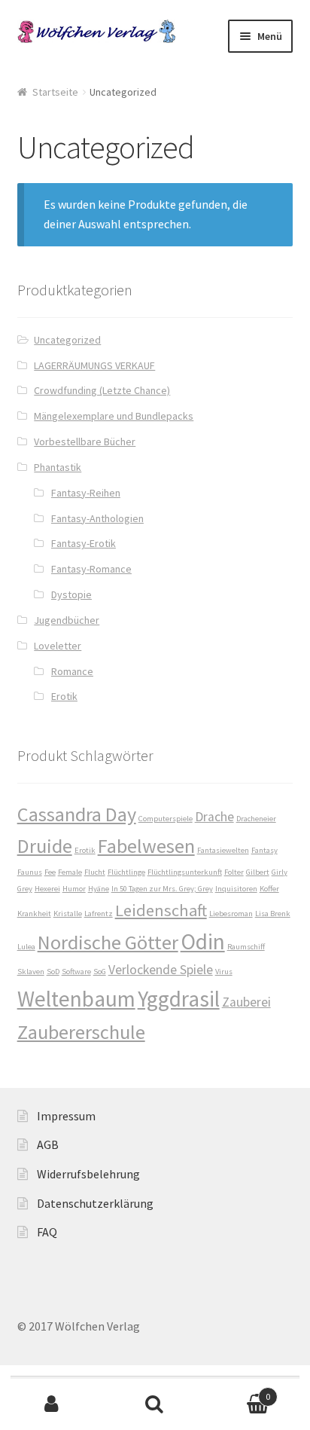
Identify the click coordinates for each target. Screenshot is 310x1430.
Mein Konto (51, 1404)
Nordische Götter (108, 942)
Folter (234, 872)
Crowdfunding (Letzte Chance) (102, 390)
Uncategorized (67, 340)
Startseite (55, 92)
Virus (223, 971)
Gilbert (257, 872)
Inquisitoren (236, 889)
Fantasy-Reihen (85, 493)
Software (76, 971)
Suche (154, 1404)
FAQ (47, 1231)
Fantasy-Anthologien (97, 518)
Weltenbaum (76, 999)
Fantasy (264, 850)
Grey (24, 889)
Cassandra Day (76, 814)
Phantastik (57, 467)
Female (70, 872)
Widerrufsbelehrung (88, 1173)
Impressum (66, 1115)
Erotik (64, 696)
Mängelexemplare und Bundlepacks (113, 416)
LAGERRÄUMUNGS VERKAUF (94, 365)
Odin (203, 941)
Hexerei (47, 889)
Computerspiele (165, 818)
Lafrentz (98, 913)
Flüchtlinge (126, 872)
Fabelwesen (146, 845)
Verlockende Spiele (160, 969)
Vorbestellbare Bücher (84, 441)
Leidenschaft (161, 910)
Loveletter (57, 645)
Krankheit (34, 913)
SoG (99, 971)
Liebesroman (231, 913)
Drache (214, 816)
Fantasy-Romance (91, 569)
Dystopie (71, 594)
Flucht (94, 872)
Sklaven (30, 971)
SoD (53, 971)
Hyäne (98, 889)
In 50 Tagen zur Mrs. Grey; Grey (162, 889)
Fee (50, 872)
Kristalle (67, 913)
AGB (48, 1144)
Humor (74, 889)
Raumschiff (246, 947)
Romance (72, 671)
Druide (44, 845)
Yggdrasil (179, 999)
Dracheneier (256, 818)
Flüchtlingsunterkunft (184, 872)
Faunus (29, 872)
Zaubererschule (81, 1031)
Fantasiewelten (223, 850)
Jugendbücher (66, 620)
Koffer (269, 889)
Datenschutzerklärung (95, 1203)
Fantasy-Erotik (83, 543)
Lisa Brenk (272, 913)
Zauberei (246, 1002)
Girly (279, 872)
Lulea (26, 947)
